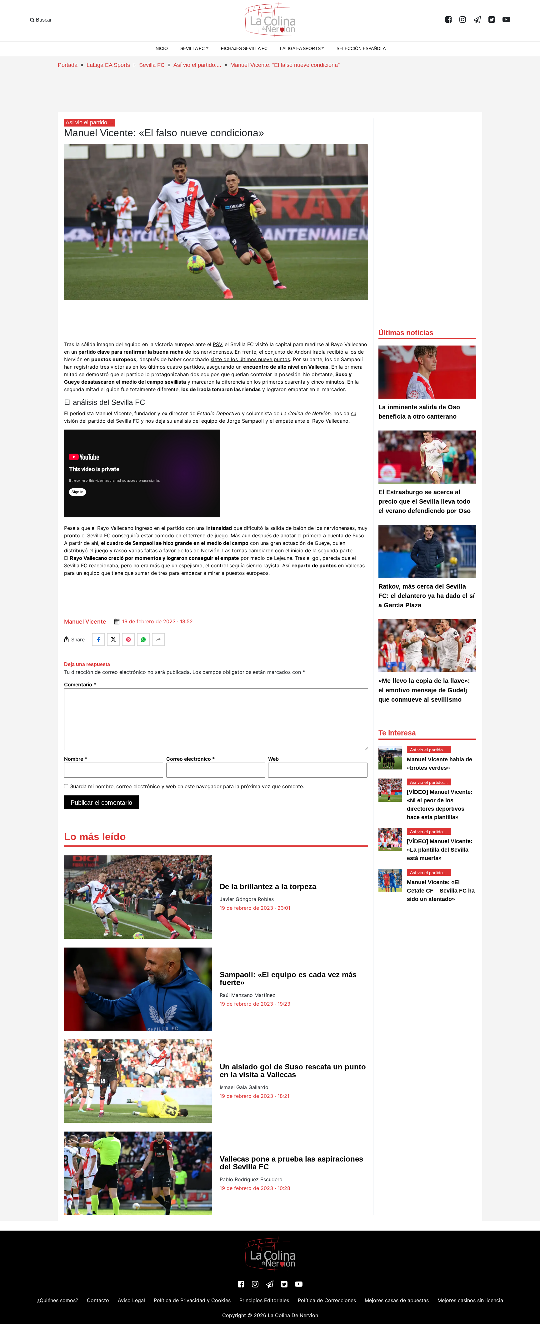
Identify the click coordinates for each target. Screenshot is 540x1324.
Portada (68, 65)
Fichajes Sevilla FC (244, 48)
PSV (217, 344)
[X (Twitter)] (491, 20)
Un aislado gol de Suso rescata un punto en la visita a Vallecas (293, 1071)
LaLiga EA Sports (108, 65)
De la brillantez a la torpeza (268, 886)
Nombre (75, 759)
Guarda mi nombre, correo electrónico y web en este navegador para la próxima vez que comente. (186, 786)
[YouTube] (506, 20)
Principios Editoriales (264, 1300)
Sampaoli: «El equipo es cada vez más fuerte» (288, 978)
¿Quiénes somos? (57, 1300)
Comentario (80, 684)
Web (273, 759)
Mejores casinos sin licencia (470, 1300)
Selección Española (361, 48)
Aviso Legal (131, 1300)
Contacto (98, 1300)
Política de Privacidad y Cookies (192, 1300)
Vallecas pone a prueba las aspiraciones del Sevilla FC (291, 1163)
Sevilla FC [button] (192, 48)
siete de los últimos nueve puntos (250, 359)
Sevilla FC (152, 65)
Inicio (161, 48)
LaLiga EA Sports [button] (300, 48)
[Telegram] (477, 20)
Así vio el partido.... (197, 65)
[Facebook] (448, 20)
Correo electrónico (190, 759)
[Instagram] (462, 20)
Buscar (43, 19)
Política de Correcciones (327, 1300)
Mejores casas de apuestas (397, 1300)
